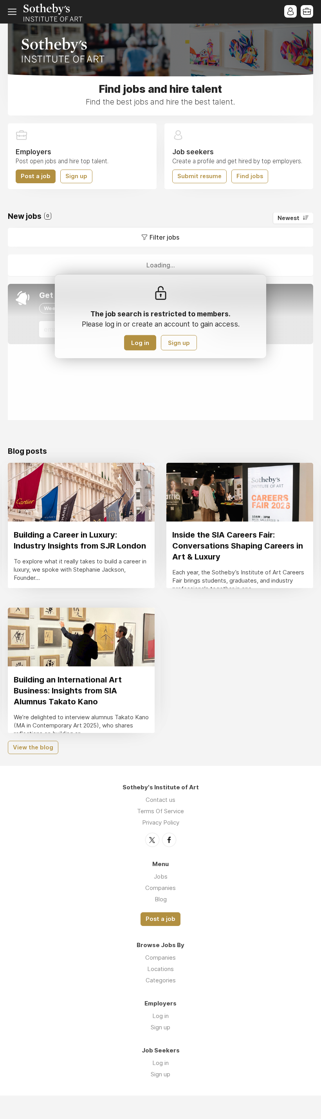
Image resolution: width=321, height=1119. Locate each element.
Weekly (53, 308)
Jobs (161, 876)
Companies (160, 888)
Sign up (76, 176)
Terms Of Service (160, 811)
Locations (160, 969)
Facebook (169, 839)
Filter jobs (164, 237)
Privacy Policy (160, 822)
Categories (161, 980)
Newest (288, 218)
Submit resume (199, 176)
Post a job (35, 176)
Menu (14, 12)
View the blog (33, 747)
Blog (161, 899)
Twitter (152, 839)
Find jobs (249, 176)
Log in (140, 343)
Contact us (160, 799)
